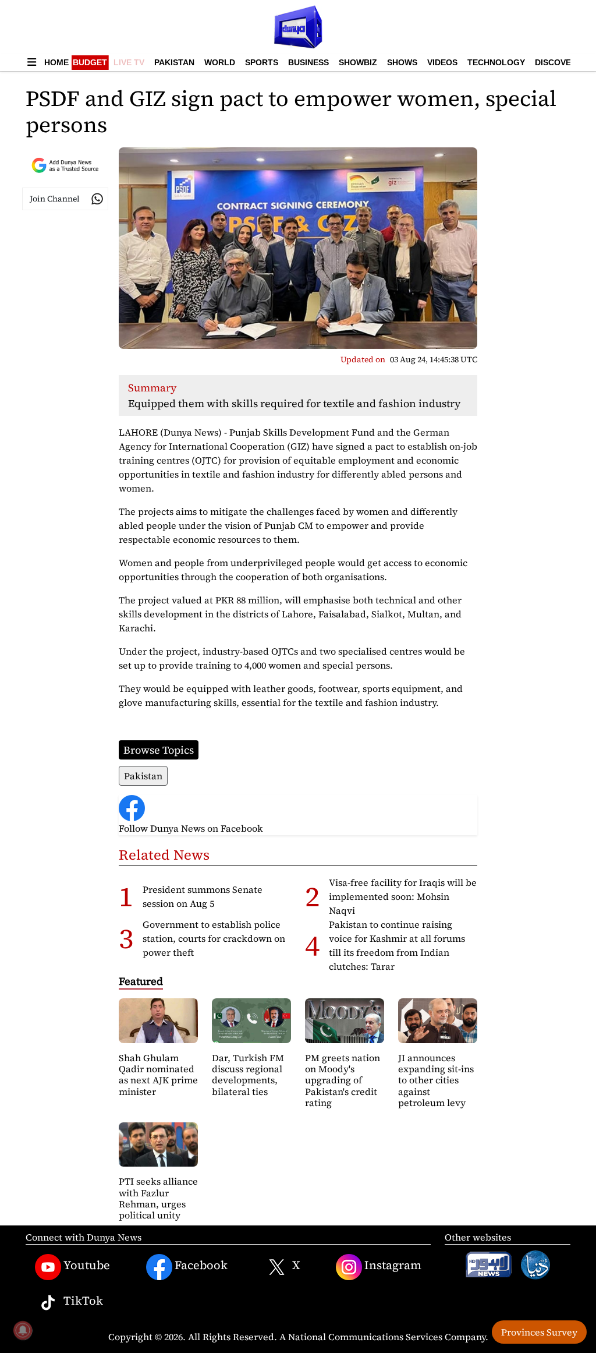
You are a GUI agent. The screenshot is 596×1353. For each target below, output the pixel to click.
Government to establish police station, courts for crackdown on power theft (214, 938)
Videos (442, 62)
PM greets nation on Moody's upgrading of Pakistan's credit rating (342, 1080)
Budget (90, 62)
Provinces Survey (539, 1332)
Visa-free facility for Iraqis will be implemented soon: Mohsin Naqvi (403, 896)
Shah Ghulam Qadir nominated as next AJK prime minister (158, 1074)
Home (56, 62)
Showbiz (358, 62)
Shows (402, 62)
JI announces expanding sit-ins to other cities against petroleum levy (436, 1080)
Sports (261, 62)
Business (308, 62)
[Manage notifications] (22, 1330)
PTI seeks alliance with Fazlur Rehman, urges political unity (158, 1198)
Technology (496, 62)
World (219, 62)
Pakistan (174, 62)
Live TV (128, 62)
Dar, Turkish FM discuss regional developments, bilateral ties (248, 1074)
